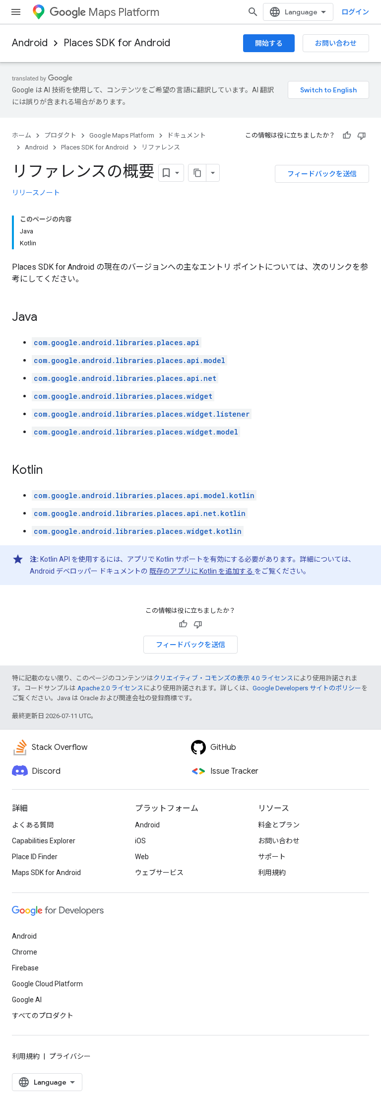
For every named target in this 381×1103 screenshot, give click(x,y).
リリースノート (36, 193)
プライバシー (70, 1056)
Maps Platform (123, 12)
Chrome (24, 952)
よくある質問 (33, 825)
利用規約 (272, 873)
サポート (272, 857)
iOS (140, 841)
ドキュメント (186, 135)
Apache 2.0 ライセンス (110, 688)
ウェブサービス (159, 873)
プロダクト (60, 135)
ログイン (355, 12)
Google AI (27, 1000)
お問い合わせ (336, 43)
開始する (269, 43)
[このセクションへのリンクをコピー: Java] (47, 318)
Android (30, 43)
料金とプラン (279, 825)
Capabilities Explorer (43, 841)
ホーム (21, 135)
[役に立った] (346, 135)
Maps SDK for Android (46, 873)
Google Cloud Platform (47, 984)
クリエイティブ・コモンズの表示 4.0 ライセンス (223, 678)
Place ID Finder (35, 857)
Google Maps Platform (121, 135)
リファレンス (160, 147)
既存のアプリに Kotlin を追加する (201, 571)
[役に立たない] (361, 135)
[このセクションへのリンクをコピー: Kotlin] (53, 471)
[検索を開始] (253, 12)
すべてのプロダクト (42, 1016)
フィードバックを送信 (322, 173)
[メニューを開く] (16, 12)
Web (142, 857)
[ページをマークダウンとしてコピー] (197, 172)
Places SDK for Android (117, 43)
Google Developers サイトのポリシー (307, 688)
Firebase (25, 968)
